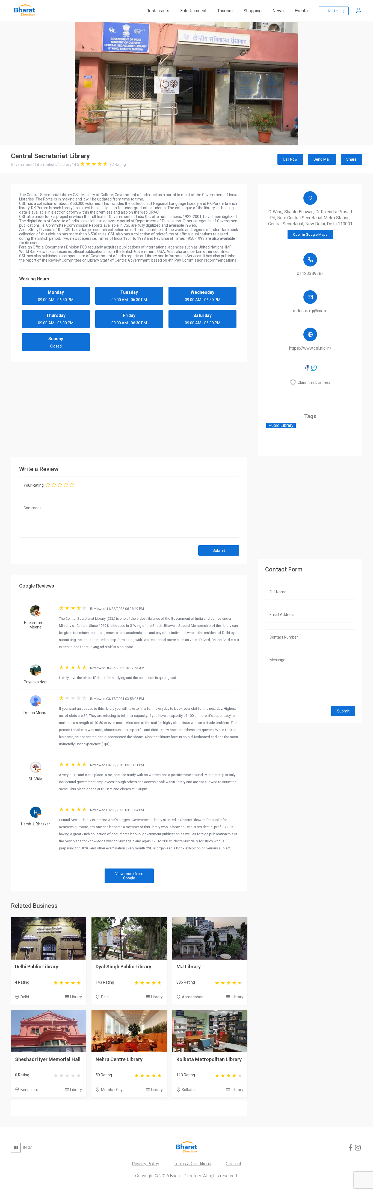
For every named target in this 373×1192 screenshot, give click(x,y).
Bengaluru (29, 1090)
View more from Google (129, 875)
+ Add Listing (333, 11)
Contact (233, 1163)
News (278, 10)
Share (351, 159)
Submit (218, 550)
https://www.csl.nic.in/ (310, 348)
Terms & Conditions (192, 1163)
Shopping (253, 10)
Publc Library (281, 425)
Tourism (225, 10)
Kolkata (188, 1090)
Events (301, 10)
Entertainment (193, 10)
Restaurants (157, 10)
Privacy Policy (145, 1163)
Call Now (290, 159)
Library (76, 997)
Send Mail (321, 159)
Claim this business (314, 382)
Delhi (24, 997)
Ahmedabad (192, 997)
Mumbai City (112, 1090)
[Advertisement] (129, 408)
